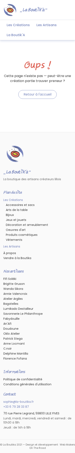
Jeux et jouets (16, 220)
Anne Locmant (14, 344)
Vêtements (14, 240)
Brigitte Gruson (14, 284)
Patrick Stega (12, 339)
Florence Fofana (15, 358)
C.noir (7, 348)
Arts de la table (17, 210)
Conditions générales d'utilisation (27, 384)
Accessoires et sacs (20, 205)
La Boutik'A (16, 35)
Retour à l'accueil (37, 94)
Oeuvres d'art (16, 230)
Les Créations (18, 25)
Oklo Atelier (11, 334)
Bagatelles (10, 304)
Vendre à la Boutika (17, 258)
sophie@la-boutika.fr (18, 402)
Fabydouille (11, 319)
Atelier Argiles (13, 299)
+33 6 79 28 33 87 (16, 407)
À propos (9, 253)
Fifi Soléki (9, 279)
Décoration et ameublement (27, 225)
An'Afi (7, 324)
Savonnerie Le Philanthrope (23, 314)
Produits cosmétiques (22, 235)
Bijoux (10, 215)
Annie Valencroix (15, 294)
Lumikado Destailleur (18, 309)
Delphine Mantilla (15, 353)
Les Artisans (46, 25)
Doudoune (11, 329)
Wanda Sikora (13, 289)
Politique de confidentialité (22, 379)
